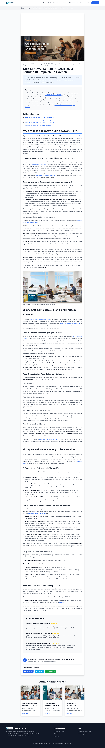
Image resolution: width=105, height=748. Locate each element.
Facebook (29, 671)
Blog (28, 8)
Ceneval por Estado (59, 731)
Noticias (56, 734)
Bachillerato (56, 3)
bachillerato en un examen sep (37, 513)
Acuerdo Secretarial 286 (39, 164)
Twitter (40, 671)
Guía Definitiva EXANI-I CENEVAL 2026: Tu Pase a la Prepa (30, 705)
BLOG (50, 3)
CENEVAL (62, 602)
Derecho (64, 3)
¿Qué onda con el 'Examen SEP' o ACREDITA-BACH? (39, 117)
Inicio (44, 3)
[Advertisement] (52, 24)
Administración (73, 3)
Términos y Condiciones (85, 734)
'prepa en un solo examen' (71, 136)
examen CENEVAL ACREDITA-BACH (40, 319)
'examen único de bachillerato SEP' (46, 175)
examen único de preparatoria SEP (70, 323)
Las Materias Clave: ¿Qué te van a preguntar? (38, 125)
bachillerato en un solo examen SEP (49, 439)
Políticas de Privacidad (84, 731)
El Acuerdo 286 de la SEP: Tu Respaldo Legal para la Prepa (41, 120)
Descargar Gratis (85, 3)
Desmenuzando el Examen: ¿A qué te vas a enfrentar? (40, 122)
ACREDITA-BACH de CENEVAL (53, 95)
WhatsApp (51, 671)
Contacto (95, 3)
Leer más (25, 713)
